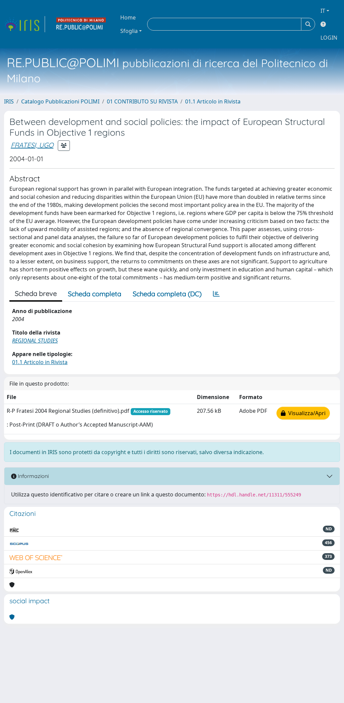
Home (128, 17)
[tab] (216, 294)
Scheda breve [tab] (36, 293)
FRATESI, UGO (32, 145)
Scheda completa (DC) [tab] (167, 294)
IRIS (9, 101)
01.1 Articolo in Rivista (213, 101)
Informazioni (32, 476)
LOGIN (328, 37)
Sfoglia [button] (129, 31)
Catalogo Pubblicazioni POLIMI (60, 101)
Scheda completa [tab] (94, 294)
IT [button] (322, 10)
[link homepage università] (81, 24)
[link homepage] (24, 24)
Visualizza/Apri (306, 413)
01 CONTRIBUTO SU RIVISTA (142, 101)
